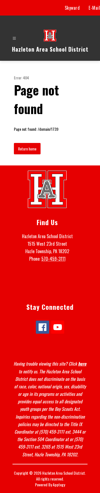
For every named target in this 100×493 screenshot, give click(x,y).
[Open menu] (14, 38)
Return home (27, 149)
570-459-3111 (53, 258)
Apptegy (59, 484)
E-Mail (94, 7)
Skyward (72, 7)
